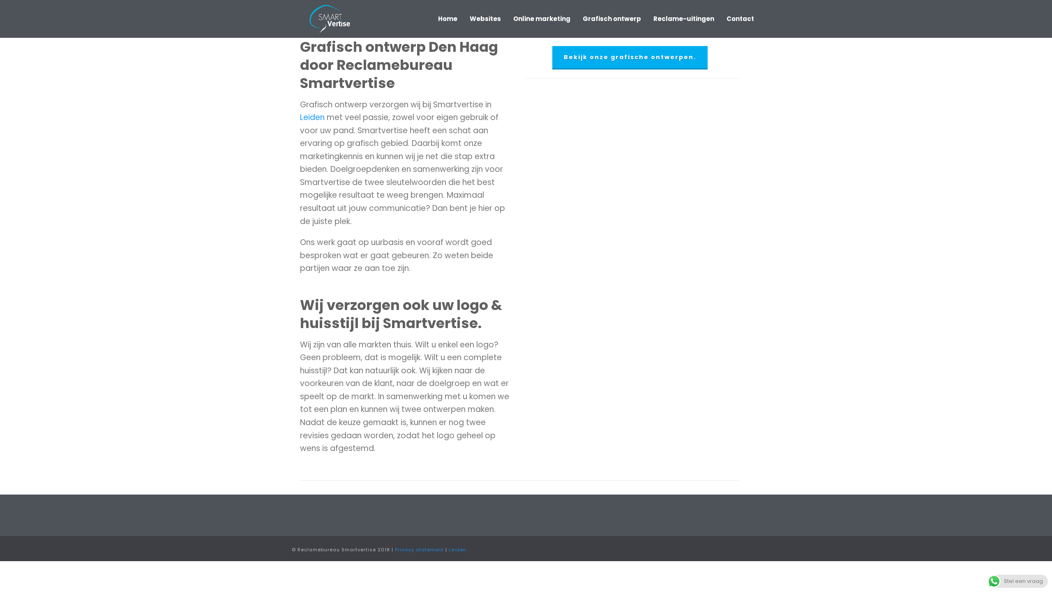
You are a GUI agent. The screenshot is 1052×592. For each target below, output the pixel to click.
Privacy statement (419, 549)
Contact (740, 18)
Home (447, 18)
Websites (485, 18)
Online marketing (541, 18)
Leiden (313, 117)
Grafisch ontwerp (612, 18)
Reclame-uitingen (683, 18)
